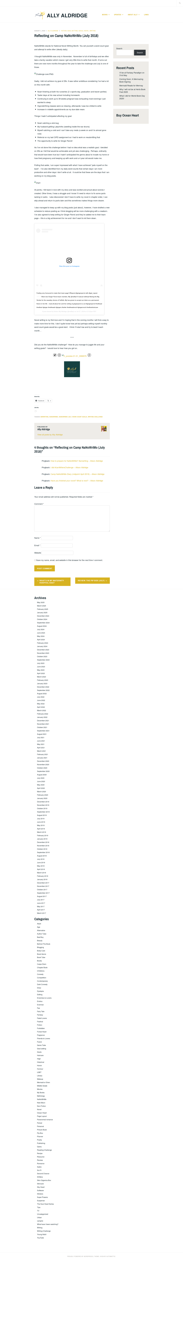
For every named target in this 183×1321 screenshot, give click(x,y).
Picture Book (42, 1129)
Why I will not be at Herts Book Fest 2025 (132, 90)
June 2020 (41, 781)
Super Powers (42, 1197)
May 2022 (40, 703)
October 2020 (42, 768)
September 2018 (43, 852)
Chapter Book (42, 967)
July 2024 (40, 629)
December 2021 (43, 720)
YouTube (40, 1238)
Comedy (40, 974)
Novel (86, 31)
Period (39, 1123)
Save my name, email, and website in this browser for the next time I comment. (69, 560)
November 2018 (43, 845)
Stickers (40, 1194)
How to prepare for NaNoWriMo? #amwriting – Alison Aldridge (77, 460)
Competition (41, 977)
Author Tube (41, 934)
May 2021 (40, 744)
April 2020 (41, 788)
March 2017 (41, 913)
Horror (39, 1065)
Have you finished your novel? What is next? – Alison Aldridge (77, 480)
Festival (40, 1021)
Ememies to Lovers (44, 998)
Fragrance (41, 1035)
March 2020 (41, 791)
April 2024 (41, 639)
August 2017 (42, 896)
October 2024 (42, 619)
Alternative (41, 930)
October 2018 (42, 849)
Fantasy (40, 1015)
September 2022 (43, 690)
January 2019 (42, 839)
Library (39, 1075)
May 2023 (40, 670)
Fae (38, 1008)
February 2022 (42, 714)
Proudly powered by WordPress (80, 1256)
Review (40, 1160)
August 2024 (42, 626)
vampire (40, 1221)
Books (105, 14)
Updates (117, 14)
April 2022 (41, 707)
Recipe (39, 1153)
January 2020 (42, 798)
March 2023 (41, 676)
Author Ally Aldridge (60, 311)
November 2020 (43, 764)
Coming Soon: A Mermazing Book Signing (131, 80)
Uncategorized (42, 1214)
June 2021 (41, 741)
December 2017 (43, 883)
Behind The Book (43, 944)
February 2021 (42, 754)
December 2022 (43, 687)
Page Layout (42, 1116)
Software (40, 1190)
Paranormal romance (45, 1119)
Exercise (40, 1004)
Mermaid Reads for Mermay (131, 85)
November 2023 (43, 653)
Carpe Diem (41, 964)
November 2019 (43, 805)
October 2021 (42, 727)
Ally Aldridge (67, 15)
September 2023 (43, 660)
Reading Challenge (44, 1150)
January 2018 (42, 879)
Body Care (41, 950)
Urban (39, 1217)
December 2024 (43, 616)
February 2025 (42, 609)
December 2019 (43, 801)
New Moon (41, 1102)
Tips (38, 1207)
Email (37, 545)
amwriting (44, 417)
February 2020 (42, 795)
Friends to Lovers (43, 1038)
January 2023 (42, 683)
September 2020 (43, 771)
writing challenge (95, 417)
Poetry (39, 1140)
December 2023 (43, 649)
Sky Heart (40, 1187)
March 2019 (41, 832)
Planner (40, 1136)
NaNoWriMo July (65, 417)
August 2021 (42, 734)
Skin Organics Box (44, 1180)
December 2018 (43, 842)
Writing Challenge (44, 1231)
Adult (39, 923)
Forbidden (41, 1028)
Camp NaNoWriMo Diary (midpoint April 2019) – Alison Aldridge (77, 474)
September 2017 (43, 893)
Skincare (40, 1183)
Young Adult (41, 1234)
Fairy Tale (40, 1011)
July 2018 (40, 859)
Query (39, 1146)
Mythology (41, 1096)
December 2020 (43, 761)
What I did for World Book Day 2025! (132, 97)
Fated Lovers (42, 1018)
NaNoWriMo (53, 417)
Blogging (40, 947)
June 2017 (41, 903)
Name (37, 537)
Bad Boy (40, 937)
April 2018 (41, 869)
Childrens (40, 971)
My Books (40, 1092)
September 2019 (43, 812)
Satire (39, 1167)
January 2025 (42, 612)
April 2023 (41, 673)
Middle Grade (42, 1086)
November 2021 (43, 724)
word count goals (79, 417)
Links (146, 14)
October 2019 (42, 808)
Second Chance (43, 1173)
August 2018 (42, 856)
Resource (40, 1157)
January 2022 (42, 717)
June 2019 (41, 822)
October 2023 (42, 656)
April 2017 (41, 909)
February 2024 (42, 643)
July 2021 (40, 737)
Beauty (39, 940)
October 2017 (42, 889)
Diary (39, 988)
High (39, 1058)
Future (39, 1042)
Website (37, 552)
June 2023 (41, 666)
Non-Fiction (41, 1106)
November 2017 (43, 886)
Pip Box (40, 1133)
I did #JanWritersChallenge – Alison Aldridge (69, 467)
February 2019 (42, 835)
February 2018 (42, 876)
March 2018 (41, 872)
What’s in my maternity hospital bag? (52, 581)
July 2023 (40, 663)
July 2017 (40, 899)
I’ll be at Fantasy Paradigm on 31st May (131, 74)
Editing (39, 994)
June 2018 (41, 862)
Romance (40, 1163)
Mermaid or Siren (43, 1082)
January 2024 (42, 646)
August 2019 (42, 815)
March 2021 (41, 751)
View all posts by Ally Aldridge (50, 434)
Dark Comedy (42, 984)
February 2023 (42, 680)
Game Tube (41, 1045)
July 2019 (40, 818)
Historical (40, 1062)
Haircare (40, 1055)
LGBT (39, 1072)
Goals (81, 31)
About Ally (133, 14)
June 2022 (41, 700)
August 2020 (42, 774)
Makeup (40, 1079)
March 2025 (41, 606)
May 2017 (40, 906)
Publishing (41, 1143)
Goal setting (72, 31)
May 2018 (40, 866)
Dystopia (40, 991)
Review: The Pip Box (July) (91, 580)
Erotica (39, 1001)
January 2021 (42, 758)
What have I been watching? (47, 1224)
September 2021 (43, 730)
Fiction (64, 31)
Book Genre (41, 954)
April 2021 (41, 747)
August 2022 (42, 693)
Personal (40, 1126)
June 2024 (41, 633)
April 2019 (41, 828)
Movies (39, 1089)
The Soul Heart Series (45, 1204)
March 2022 (41, 710)
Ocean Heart (42, 1113)
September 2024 (43, 622)
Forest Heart (41, 1031)
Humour (40, 1069)
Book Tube (41, 957)
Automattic (110, 1256)
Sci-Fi (39, 1170)
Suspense (41, 1200)
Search (119, 48)
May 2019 (40, 825)
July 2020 (40, 778)
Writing (93, 31)
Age (38, 927)
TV (38, 1210)
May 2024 (40, 636)
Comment (39, 503)
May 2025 (40, 602)
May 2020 (40, 785)
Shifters (40, 1177)
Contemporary (42, 981)
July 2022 (40, 697)
